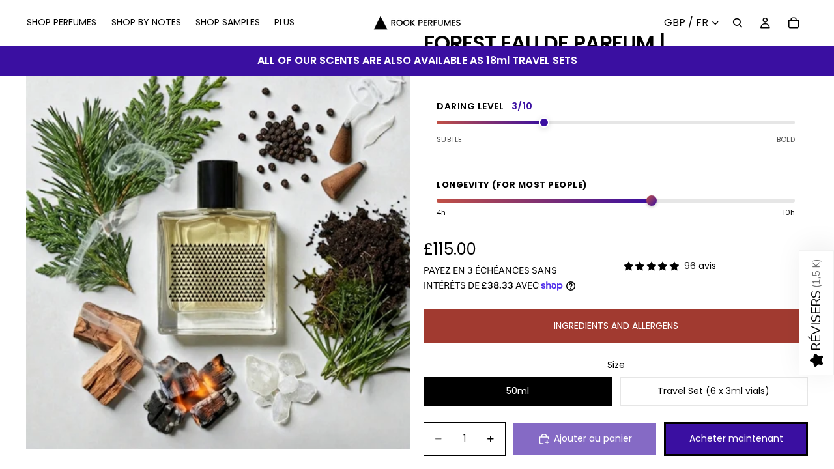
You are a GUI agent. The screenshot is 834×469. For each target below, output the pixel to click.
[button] (816, 312)
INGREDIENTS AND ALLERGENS (616, 325)
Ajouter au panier (593, 438)
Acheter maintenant (736, 438)
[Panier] (793, 22)
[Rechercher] (737, 22)
